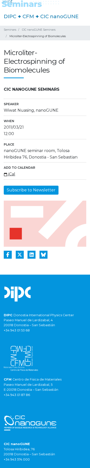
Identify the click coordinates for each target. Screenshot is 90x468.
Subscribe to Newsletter (31, 190)
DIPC (10, 16)
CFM (28, 16)
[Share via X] (20, 255)
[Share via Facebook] (8, 255)
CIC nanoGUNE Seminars (39, 29)
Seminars (10, 29)
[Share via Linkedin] (32, 255)
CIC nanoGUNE (59, 16)
